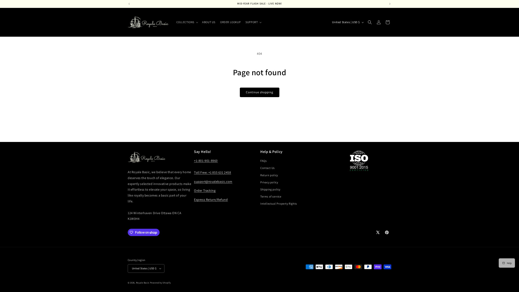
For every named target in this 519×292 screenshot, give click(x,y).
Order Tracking (205, 190)
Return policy (269, 175)
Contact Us (267, 168)
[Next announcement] (389, 4)
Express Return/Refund (211, 200)
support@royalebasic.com (213, 181)
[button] (187, 22)
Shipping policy (270, 189)
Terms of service (270, 196)
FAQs (263, 161)
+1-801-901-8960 (206, 161)
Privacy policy (269, 182)
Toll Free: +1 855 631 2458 (212, 172)
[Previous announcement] (129, 4)
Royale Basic (142, 282)
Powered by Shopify (160, 282)
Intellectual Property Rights (278, 203)
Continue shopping (259, 92)
